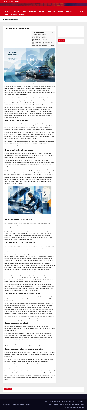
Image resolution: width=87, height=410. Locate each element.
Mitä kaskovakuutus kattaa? (39, 36)
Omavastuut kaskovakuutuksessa (40, 37)
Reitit (6, 14)
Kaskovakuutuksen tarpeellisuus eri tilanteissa (43, 45)
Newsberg (22, 404)
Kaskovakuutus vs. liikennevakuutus (41, 40)
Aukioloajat (16, 11)
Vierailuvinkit (23, 14)
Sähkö (53, 8)
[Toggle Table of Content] (52, 33)
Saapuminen (42, 11)
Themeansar (27, 404)
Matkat (27, 8)
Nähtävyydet (32, 11)
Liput (24, 11)
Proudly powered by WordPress (9, 404)
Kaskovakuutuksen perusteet (39, 34)
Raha (47, 8)
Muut (33, 8)
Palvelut (60, 11)
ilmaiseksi (19, 8)
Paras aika (69, 11)
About (12, 8)
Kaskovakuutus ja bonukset (39, 43)
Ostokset (40, 8)
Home (6, 8)
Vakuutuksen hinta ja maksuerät (40, 39)
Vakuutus (7, 11)
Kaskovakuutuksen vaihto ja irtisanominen (42, 42)
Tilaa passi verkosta (64, 8)
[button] (80, 11)
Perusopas (14, 14)
